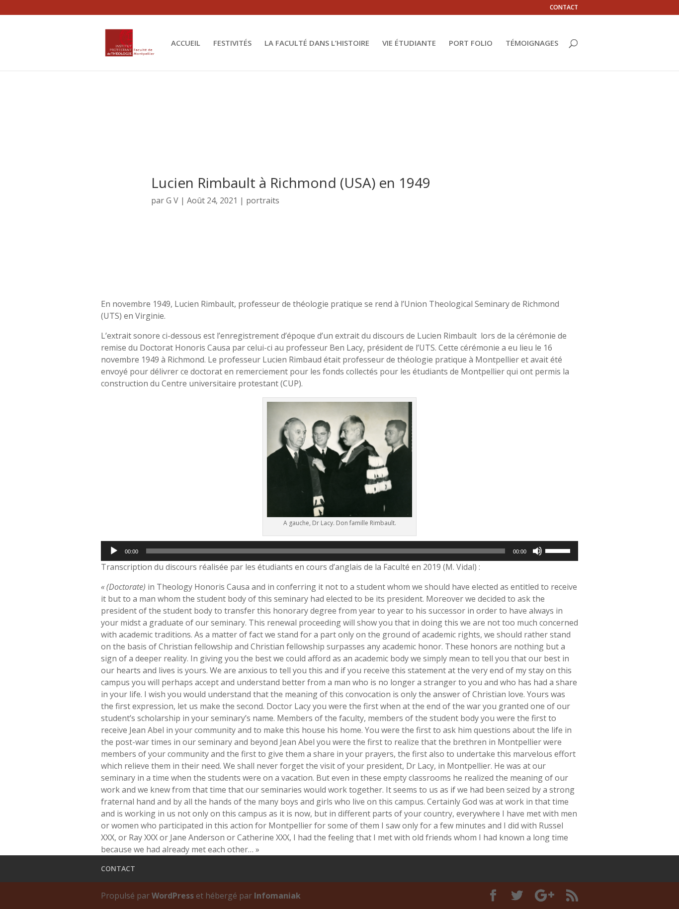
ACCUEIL (185, 43)
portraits (262, 200)
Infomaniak (277, 895)
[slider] (559, 550)
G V (172, 200)
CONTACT (564, 7)
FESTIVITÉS (232, 43)
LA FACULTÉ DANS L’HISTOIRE (316, 43)
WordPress (173, 895)
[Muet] (537, 551)
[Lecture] (114, 551)
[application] (339, 551)
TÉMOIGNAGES (532, 43)
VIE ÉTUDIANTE (409, 43)
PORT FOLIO (471, 43)
